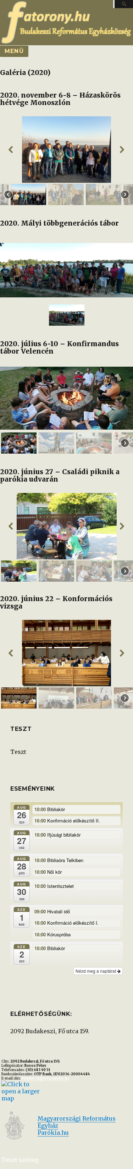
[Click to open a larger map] (20, 1090)
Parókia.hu (53, 1132)
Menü (14, 51)
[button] (11, 149)
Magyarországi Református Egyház (77, 1122)
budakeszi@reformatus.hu (45, 1078)
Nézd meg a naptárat (96, 971)
